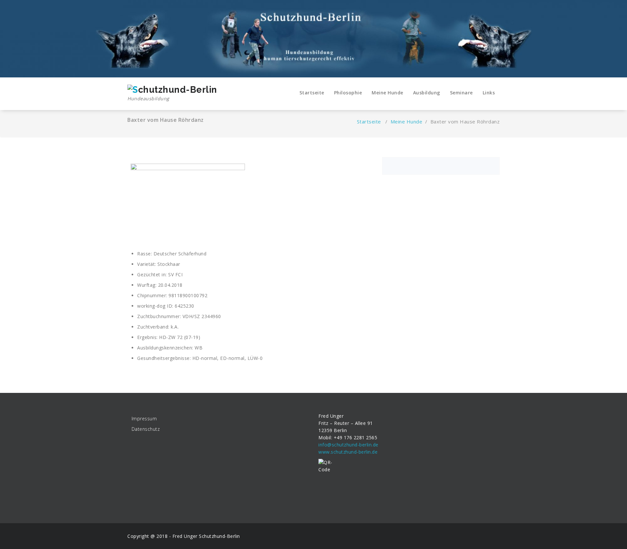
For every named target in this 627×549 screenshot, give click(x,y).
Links (489, 92)
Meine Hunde (387, 92)
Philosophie (348, 92)
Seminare (461, 92)
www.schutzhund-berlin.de (348, 452)
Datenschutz (146, 429)
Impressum (144, 418)
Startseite (311, 92)
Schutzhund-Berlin (219, 536)
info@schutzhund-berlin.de (348, 445)
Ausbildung (426, 92)
